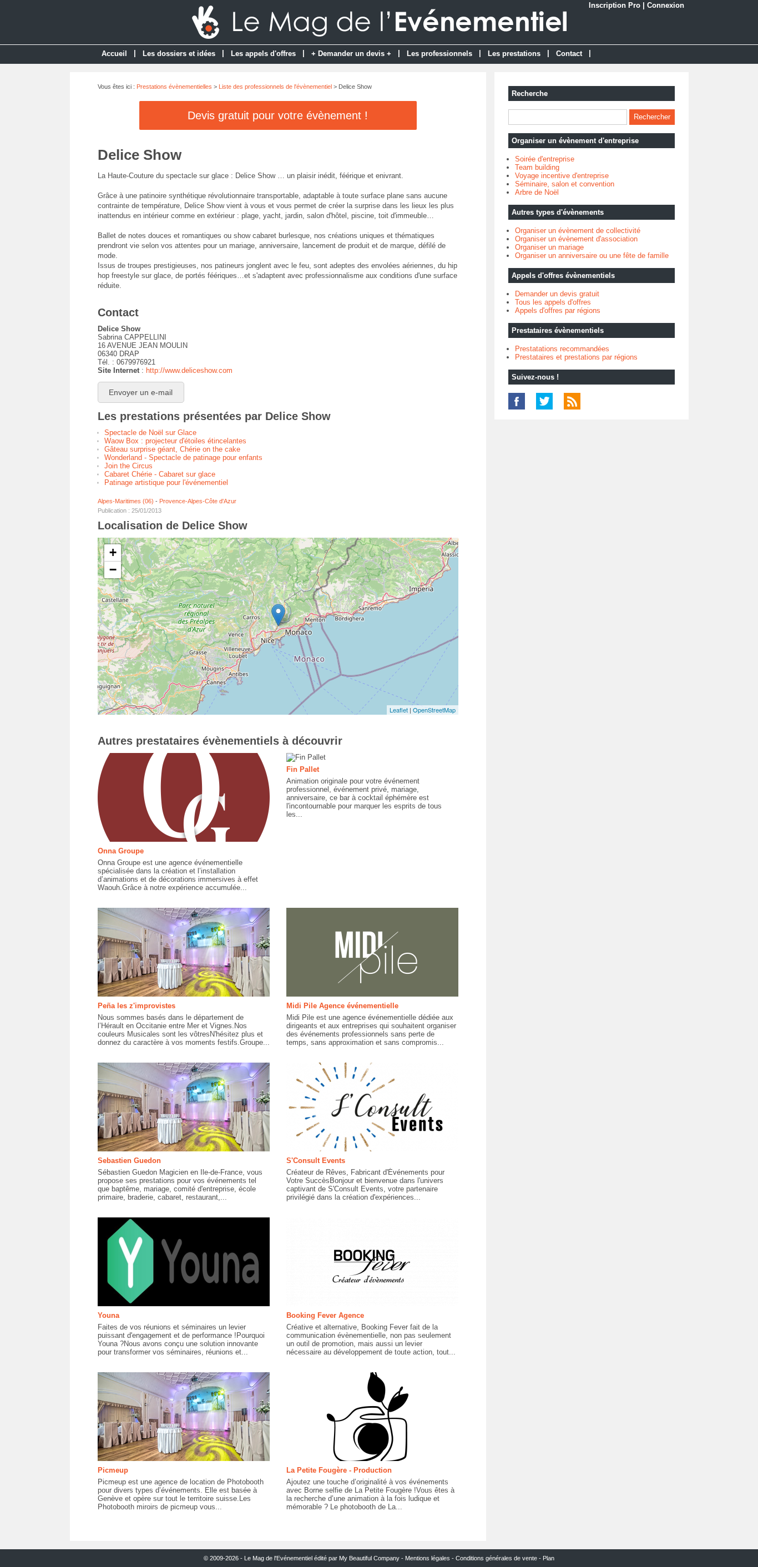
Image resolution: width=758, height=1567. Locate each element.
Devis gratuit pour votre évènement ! (278, 115)
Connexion (665, 5)
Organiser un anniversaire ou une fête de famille (592, 255)
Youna (108, 1315)
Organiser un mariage (549, 247)
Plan (548, 1558)
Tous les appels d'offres (553, 302)
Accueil (114, 53)
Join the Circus (128, 466)
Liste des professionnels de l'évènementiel (275, 86)
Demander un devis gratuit (557, 294)
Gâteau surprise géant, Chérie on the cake (172, 449)
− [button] (113, 570)
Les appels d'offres (263, 53)
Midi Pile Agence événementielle (342, 1006)
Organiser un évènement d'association (576, 239)
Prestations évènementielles (174, 86)
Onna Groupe (121, 851)
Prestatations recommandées (562, 349)
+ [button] (113, 552)
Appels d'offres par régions (557, 310)
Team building (537, 167)
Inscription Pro (614, 5)
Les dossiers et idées (179, 53)
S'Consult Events (315, 1160)
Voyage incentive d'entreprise (562, 175)
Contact (569, 53)
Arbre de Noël (537, 192)
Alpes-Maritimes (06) (126, 501)
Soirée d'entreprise (544, 159)
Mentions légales (427, 1558)
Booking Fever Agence (325, 1315)
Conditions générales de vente (496, 1558)
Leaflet (399, 709)
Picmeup (113, 1470)
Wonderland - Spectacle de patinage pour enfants (183, 457)
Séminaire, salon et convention (564, 184)
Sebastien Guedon (129, 1160)
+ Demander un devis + (351, 53)
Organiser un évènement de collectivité (577, 230)
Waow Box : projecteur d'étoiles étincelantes (175, 441)
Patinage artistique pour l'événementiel (166, 482)
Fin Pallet (302, 769)
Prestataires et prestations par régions (576, 357)
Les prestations (514, 53)
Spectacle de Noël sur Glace (150, 432)
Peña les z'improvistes (136, 1006)
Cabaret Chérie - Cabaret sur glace (159, 474)
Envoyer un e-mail (141, 392)
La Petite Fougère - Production (339, 1470)
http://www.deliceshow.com (189, 370)
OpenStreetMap (434, 709)
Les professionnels (439, 53)
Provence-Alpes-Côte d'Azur (197, 501)
